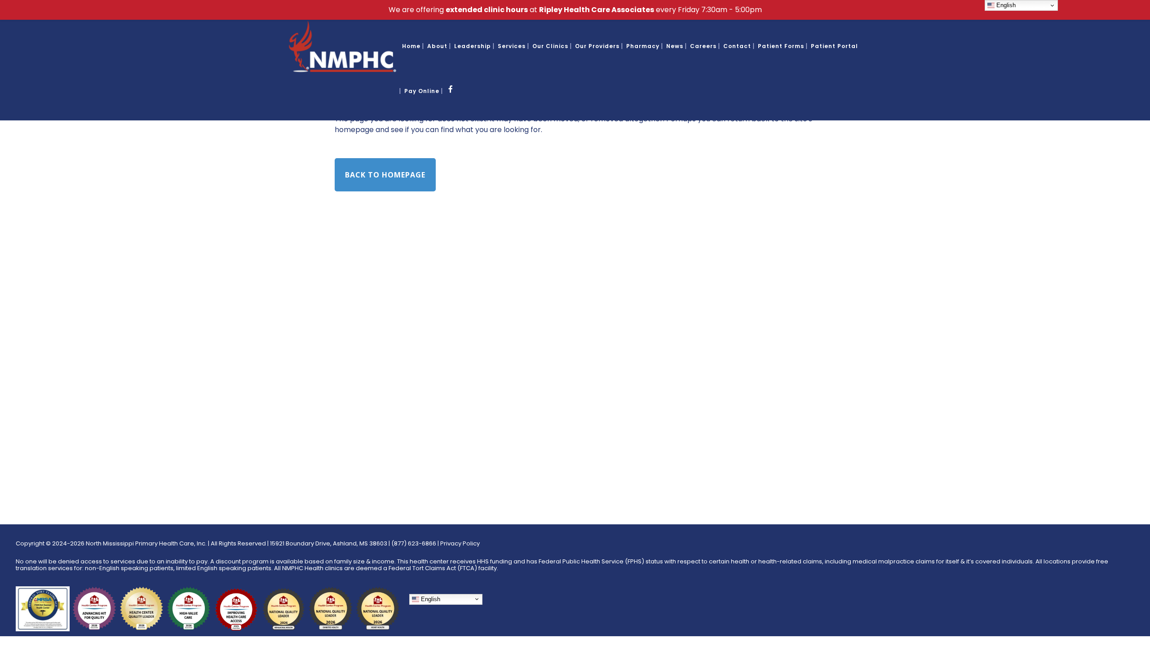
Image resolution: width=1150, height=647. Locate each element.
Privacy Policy (460, 543)
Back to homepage (385, 175)
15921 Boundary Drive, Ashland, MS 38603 (328, 543)
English (429, 599)
